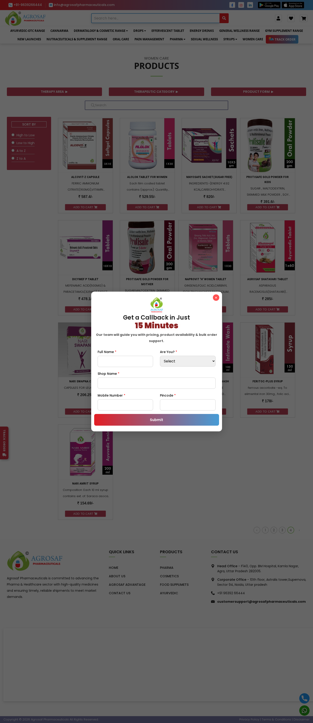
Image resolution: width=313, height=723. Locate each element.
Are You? (168, 352)
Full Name (107, 352)
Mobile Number (111, 395)
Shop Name (108, 373)
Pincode (168, 395)
